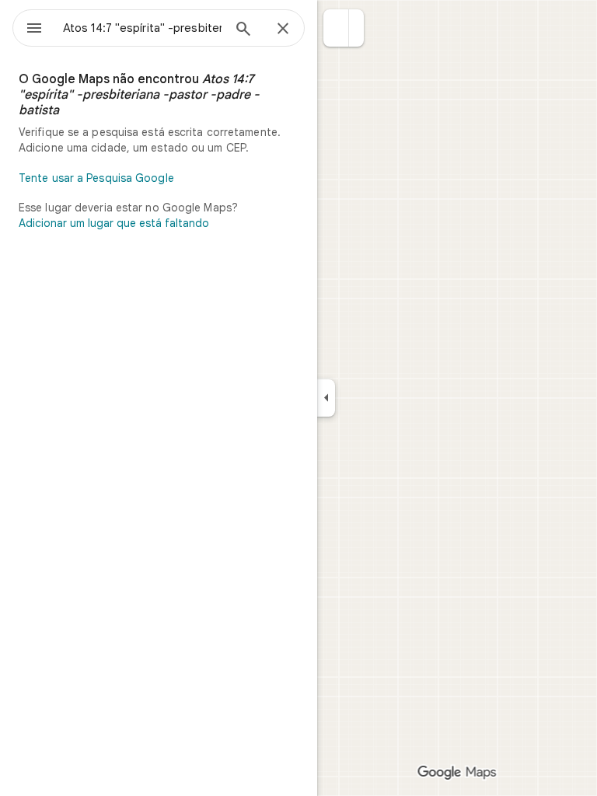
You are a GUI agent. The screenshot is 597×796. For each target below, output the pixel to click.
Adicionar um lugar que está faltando (114, 223)
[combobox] (142, 28)
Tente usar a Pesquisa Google (96, 178)
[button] (336, 28)
